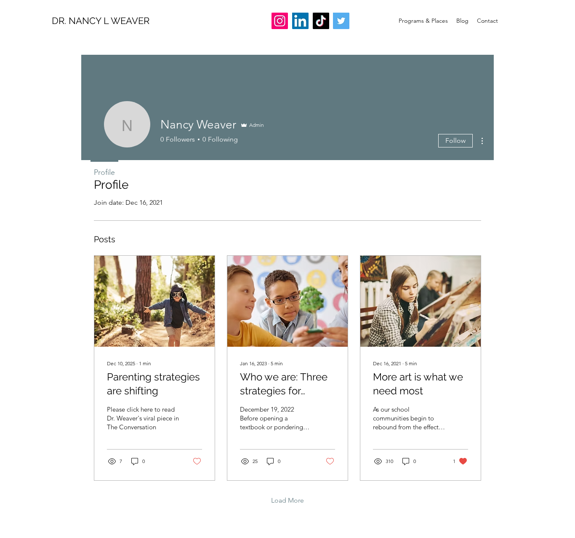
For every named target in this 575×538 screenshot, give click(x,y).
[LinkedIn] (300, 21)
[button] (423, 20)
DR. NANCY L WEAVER (100, 20)
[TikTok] (321, 21)
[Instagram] (280, 21)
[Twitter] (341, 21)
